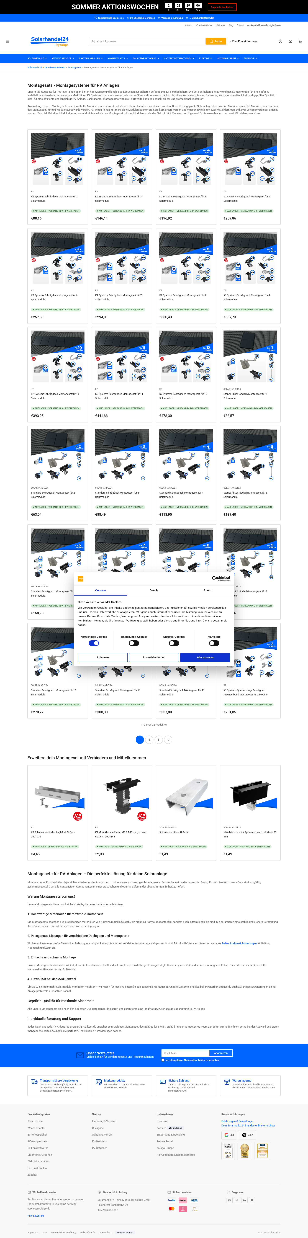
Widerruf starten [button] (125, 1232)
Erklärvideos (99, 1141)
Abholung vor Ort (102, 1134)
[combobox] (158, 41)
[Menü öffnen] (7, 41)
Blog (231, 25)
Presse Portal (165, 1141)
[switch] (134, 643)
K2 (32, 191)
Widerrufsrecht (87, 1232)
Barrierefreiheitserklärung (63, 1232)
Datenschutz (105, 1232)
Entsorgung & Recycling (171, 1134)
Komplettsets (116, 58)
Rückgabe (98, 1128)
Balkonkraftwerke (144, 58)
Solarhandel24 (34, 67)
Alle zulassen (205, 657)
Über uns (220, 25)
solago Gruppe (165, 1148)
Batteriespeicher (89, 58)
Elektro (204, 58)
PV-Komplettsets (37, 1141)
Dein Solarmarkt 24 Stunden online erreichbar (248, 1125)
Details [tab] (154, 590)
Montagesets (74, 67)
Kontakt (188, 25)
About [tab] (207, 590)
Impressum (33, 1232)
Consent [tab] (100, 590)
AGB (45, 1232)
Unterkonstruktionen (177, 58)
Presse (240, 25)
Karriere (161, 1128)
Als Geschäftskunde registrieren (264, 25)
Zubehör (249, 58)
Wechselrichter (61, 58)
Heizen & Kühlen (226, 58)
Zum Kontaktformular (243, 41)
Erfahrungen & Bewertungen (237, 1121)
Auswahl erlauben (154, 657)
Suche (218, 41)
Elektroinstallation (38, 1161)
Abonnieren (221, 1053)
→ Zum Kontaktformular (201, 18)
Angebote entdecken (222, 7)
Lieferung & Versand (104, 1121)
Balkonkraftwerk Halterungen (239, 943)
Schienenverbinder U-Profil (173, 832)
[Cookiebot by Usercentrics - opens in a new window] (214, 578)
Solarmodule (35, 58)
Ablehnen (103, 657)
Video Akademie (204, 25)
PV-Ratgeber (99, 1148)
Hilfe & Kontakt (35, 1215)
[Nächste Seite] (168, 740)
